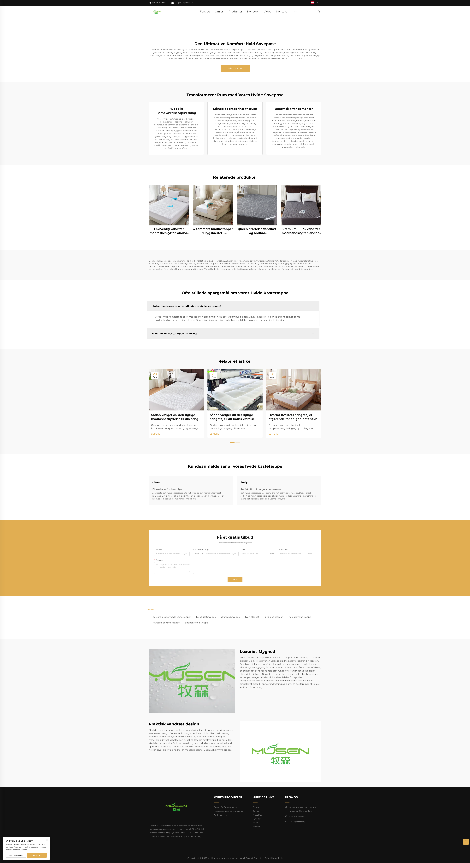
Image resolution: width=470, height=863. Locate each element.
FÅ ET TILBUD (235, 68)
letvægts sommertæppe (166, 622)
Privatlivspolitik (273, 858)
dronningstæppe (230, 617)
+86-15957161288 (296, 816)
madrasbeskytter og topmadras (228, 811)
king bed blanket (273, 617)
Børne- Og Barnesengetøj (225, 807)
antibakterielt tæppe (196, 622)
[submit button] (318, 11)
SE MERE (155, 434)
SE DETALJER (169, 205)
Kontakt (281, 11)
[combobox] (198, 554)
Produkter (235, 11)
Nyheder (253, 11)
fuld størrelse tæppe (300, 617)
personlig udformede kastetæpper (172, 617)
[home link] (156, 11)
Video (267, 11)
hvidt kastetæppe (206, 617)
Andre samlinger (221, 815)
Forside (205, 11)
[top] (466, 842)
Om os (219, 11)
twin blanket (252, 617)
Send (235, 579)
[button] (232, 442)
